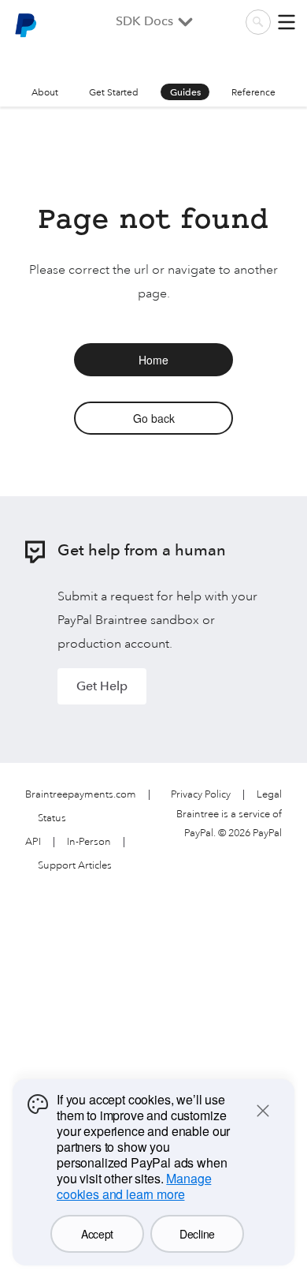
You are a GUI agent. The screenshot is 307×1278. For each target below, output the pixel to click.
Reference (253, 92)
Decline (197, 1234)
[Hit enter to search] (258, 22)
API (33, 842)
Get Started (114, 92)
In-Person (89, 842)
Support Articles (75, 866)
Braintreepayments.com (80, 795)
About (44, 92)
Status (52, 818)
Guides (185, 92)
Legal (269, 795)
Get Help (102, 685)
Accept (97, 1234)
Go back (154, 418)
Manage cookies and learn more (134, 1186)
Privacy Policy (201, 795)
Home (153, 360)
